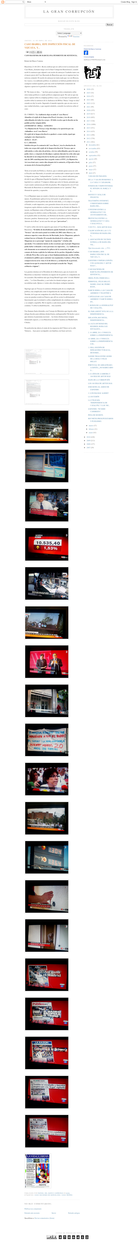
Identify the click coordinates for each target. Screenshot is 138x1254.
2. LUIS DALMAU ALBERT (98, 393)
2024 (89, 96)
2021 (89, 107)
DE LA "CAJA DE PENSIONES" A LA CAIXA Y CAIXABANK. (100, 180)
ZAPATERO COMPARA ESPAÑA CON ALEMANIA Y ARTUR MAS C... (100, 263)
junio (91, 166)
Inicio (54, 1213)
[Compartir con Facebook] (38, 52)
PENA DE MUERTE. (95, 415)
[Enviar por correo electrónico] (30, 52)
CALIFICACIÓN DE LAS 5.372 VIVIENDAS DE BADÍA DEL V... (99, 233)
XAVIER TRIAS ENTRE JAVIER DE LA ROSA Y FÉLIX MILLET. (100, 359)
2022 (89, 103)
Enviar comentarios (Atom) (44, 1218)
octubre (92, 152)
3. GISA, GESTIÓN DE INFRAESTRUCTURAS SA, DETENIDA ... (99, 350)
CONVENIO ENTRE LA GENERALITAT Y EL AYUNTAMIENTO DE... (98, 212)
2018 (89, 117)
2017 (89, 121)
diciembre (92, 145)
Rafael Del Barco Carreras (92, 49)
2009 (89, 440)
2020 (89, 110)
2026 (89, 89)
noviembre (93, 148)
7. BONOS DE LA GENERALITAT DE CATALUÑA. (100, 306)
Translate (76, 36)
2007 (89, 447)
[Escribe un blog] (33, 52)
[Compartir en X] (35, 52)
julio (91, 162)
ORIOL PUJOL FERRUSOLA (98, 278)
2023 (89, 99)
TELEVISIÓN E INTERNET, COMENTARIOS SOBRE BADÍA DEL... (98, 203)
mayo (91, 169)
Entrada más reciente (32, 1213)
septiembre (93, 155)
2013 (89, 135)
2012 (89, 138)
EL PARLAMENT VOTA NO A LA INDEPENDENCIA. (100, 312)
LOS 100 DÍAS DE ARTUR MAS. (100, 383)
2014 (89, 131)
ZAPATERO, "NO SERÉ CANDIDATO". (96, 410)
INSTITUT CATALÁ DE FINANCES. (97, 195)
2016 (89, 124)
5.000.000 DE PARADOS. (97, 176)
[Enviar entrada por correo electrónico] (27, 52)
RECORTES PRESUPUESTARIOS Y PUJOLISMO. (100, 419)
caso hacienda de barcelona (47, 1195)
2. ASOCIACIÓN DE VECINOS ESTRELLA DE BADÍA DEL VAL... (99, 242)
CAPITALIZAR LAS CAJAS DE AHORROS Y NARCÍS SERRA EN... (100, 299)
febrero (91, 429)
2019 (89, 114)
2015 (89, 128)
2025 (89, 92)
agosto (91, 159)
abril (91, 173)
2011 (89, 142)
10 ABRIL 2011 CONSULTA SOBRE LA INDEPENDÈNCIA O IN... (100, 341)
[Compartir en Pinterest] (40, 52)
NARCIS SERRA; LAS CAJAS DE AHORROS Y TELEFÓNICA (100, 291)
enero (91, 432)
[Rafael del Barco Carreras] (86, 54)
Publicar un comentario (33, 1209)
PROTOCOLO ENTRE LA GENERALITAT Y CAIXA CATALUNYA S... (98, 221)
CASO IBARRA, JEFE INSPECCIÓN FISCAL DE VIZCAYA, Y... (98, 254)
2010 (89, 437)
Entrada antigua (74, 1213)
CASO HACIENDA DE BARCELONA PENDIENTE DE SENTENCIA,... (100, 272)
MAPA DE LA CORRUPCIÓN (99, 380)
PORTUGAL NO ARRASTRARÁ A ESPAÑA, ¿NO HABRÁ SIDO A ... (100, 367)
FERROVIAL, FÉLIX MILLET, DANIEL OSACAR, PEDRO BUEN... (99, 284)
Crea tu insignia (89, 57)
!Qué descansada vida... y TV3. (99, 248)
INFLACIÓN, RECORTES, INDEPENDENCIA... (97, 318)
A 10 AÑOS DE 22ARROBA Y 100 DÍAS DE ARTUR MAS (99, 375)
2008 (89, 444)
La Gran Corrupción (69, 11)
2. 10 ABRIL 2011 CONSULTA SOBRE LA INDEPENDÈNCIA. (100, 333)
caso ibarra (67, 1195)
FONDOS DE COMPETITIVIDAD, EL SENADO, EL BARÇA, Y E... (100, 188)
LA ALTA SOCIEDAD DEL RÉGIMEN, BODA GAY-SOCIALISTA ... (98, 326)
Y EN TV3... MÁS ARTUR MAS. (100, 227)
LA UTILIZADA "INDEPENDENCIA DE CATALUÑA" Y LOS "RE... (99, 403)
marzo (91, 425)
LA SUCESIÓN (93, 396)
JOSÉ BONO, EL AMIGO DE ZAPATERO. (98, 388)
